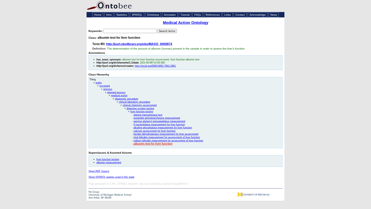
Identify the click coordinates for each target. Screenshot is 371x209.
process (107, 89)
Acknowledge (257, 14)
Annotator (170, 14)
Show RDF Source (98, 171)
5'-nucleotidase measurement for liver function (159, 124)
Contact (240, 14)
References (213, 14)
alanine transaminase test (148, 114)
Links (227, 14)
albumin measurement (108, 162)
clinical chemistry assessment (140, 105)
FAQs (197, 14)
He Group (93, 191)
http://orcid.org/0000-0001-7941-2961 (155, 65)
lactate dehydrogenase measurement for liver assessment (166, 134)
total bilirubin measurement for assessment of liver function (167, 137)
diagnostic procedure (126, 98)
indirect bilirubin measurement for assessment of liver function (168, 140)
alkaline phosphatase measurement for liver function (163, 127)
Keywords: (95, 31)
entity (99, 82)
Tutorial (185, 14)
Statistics (121, 14)
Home (97, 14)
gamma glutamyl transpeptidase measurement (159, 121)
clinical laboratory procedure (134, 101)
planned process (116, 92)
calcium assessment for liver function (154, 130)
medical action (119, 95)
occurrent (105, 85)
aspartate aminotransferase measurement (157, 117)
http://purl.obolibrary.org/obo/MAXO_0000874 (139, 44)
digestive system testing (140, 108)
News (273, 14)
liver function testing (141, 111)
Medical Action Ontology (185, 23)
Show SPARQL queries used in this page (111, 177)
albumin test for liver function (153, 143)
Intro (109, 14)
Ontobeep (153, 14)
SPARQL (137, 14)
